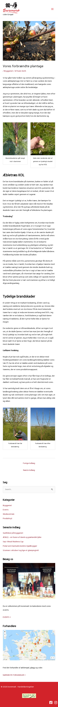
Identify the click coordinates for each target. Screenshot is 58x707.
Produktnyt (7, 518)
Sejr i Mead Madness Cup (13, 541)
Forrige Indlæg (29, 463)
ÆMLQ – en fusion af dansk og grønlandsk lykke (22, 537)
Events (5, 509)
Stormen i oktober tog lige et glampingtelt (21, 550)
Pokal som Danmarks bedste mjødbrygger (20, 546)
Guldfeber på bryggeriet (13, 533)
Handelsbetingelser (26, 686)
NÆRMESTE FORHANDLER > (14, 675)
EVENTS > (7, 617)
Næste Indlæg (29, 470)
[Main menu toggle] (52, 9)
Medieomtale (8, 514)
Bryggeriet (8, 71)
